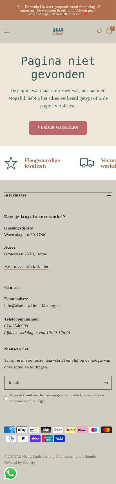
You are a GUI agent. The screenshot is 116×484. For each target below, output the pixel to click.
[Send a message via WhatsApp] (10, 473)
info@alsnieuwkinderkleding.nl (32, 305)
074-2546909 (16, 326)
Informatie (15, 195)
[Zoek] (99, 31)
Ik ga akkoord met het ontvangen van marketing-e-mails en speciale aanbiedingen (57, 398)
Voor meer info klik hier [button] (26, 266)
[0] (108, 31)
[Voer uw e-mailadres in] (106, 383)
